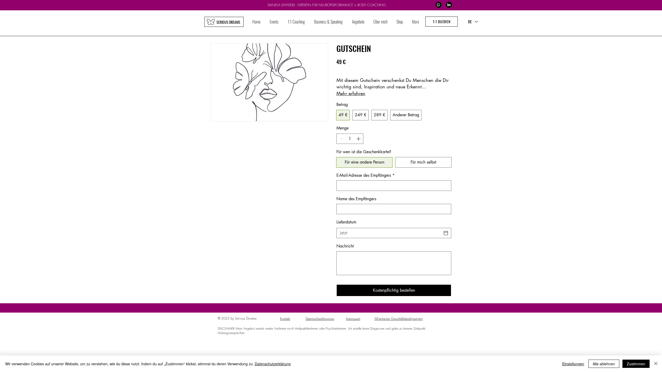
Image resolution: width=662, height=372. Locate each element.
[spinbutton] (349, 139)
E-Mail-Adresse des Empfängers (365, 175)
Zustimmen (636, 363)
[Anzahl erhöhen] (359, 139)
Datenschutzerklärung (273, 363)
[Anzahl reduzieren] (340, 139)
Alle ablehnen (604, 363)
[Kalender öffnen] (446, 233)
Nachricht (345, 246)
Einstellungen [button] (573, 363)
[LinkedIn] (449, 5)
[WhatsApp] (438, 5)
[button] (296, 22)
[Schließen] (656, 364)
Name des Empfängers (356, 199)
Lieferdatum (346, 222)
